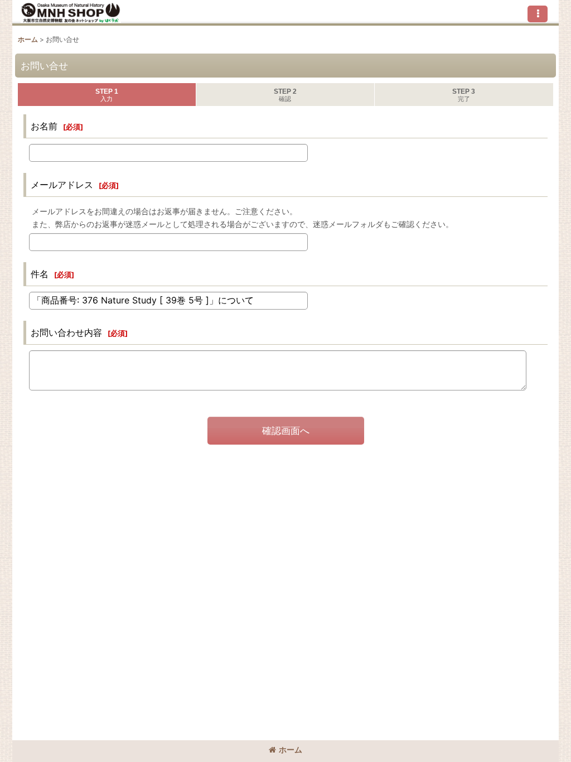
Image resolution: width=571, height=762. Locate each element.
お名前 (44, 126)
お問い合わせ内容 (66, 332)
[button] (538, 14)
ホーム (290, 749)
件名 (40, 273)
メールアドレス (62, 184)
